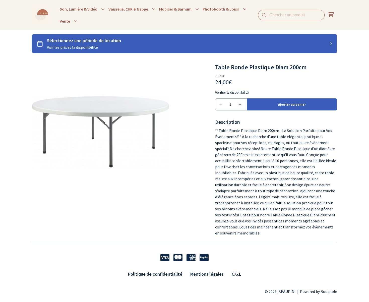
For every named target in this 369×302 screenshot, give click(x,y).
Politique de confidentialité (155, 274)
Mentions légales (207, 274)
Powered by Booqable (318, 291)
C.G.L (236, 274)
